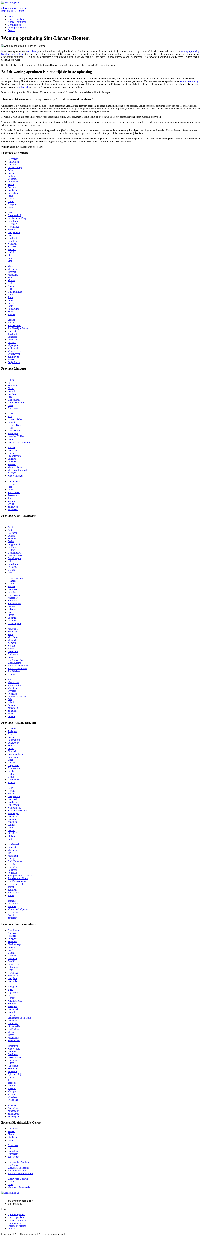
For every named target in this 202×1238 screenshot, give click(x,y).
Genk (10, 405)
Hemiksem (13, 221)
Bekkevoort (13, 742)
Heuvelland (13, 975)
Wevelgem (13, 1097)
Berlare (11, 535)
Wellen (11, 503)
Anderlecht (13, 1128)
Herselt (11, 229)
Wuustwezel (14, 353)
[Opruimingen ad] (10, 2)
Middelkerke (14, 1040)
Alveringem (13, 930)
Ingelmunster (14, 992)
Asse (10, 734)
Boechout (12, 178)
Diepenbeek (14, 399)
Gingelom (13, 408)
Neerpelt (12, 473)
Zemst (11, 915)
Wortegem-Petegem (17, 696)
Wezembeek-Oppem (18, 909)
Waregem (12, 1091)
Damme (11, 952)
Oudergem (13, 1154)
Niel (10, 283)
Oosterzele (13, 651)
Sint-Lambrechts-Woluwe (20, 1173)
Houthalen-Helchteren (19, 442)
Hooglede (12, 978)
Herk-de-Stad (14, 430)
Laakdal (12, 252)
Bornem (12, 187)
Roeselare (12, 1068)
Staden (11, 1077)
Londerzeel (13, 844)
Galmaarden (14, 768)
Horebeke (12, 589)
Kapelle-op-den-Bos (18, 810)
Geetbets (12, 771)
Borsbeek (12, 190)
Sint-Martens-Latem (17, 668)
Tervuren (12, 889)
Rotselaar (12, 872)
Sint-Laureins (14, 662)
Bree (10, 397)
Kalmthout (13, 241)
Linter (11, 839)
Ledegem (12, 1020)
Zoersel (11, 359)
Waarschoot (13, 682)
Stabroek (12, 331)
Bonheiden (13, 181)
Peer (10, 486)
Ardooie (12, 935)
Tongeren (12, 498)
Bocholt (11, 391)
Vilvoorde (13, 903)
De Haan (12, 955)
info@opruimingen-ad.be (13, 8)
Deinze (11, 550)
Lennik (11, 827)
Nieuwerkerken (15, 475)
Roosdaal (12, 869)
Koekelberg (13, 1151)
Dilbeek (11, 762)
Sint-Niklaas (14, 671)
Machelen (12, 850)
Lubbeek (12, 847)
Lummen (12, 461)
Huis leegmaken (16, 19)
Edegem (12, 204)
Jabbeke (12, 998)
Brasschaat (13, 193)
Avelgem (12, 938)
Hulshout (12, 238)
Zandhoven (13, 356)
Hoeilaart (12, 799)
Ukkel (11, 1181)
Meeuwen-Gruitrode (18, 470)
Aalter (11, 530)
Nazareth (12, 643)
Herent (11, 790)
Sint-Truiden (14, 492)
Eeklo (10, 561)
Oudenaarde (14, 654)
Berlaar (11, 176)
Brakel (11, 541)
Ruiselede (12, 1071)
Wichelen (12, 693)
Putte (10, 294)
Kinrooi (11, 447)
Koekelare (13, 1003)
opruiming (32, 51)
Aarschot (12, 728)
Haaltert (11, 580)
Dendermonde (15, 555)
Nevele (11, 645)
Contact (11, 30)
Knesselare (13, 597)
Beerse (11, 173)
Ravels (11, 303)
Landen (11, 824)
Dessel (11, 198)
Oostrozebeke (14, 1057)
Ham (10, 416)
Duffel (11, 201)
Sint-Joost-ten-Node (17, 1170)
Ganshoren (13, 1145)
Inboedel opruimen (17, 22)
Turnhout (12, 334)
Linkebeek (13, 836)
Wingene (12, 1105)
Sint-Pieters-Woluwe (18, 1178)
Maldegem (13, 631)
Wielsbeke (13, 1099)
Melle (10, 634)
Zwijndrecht (14, 362)
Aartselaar (13, 159)
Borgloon (12, 394)
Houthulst (12, 981)
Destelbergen (14, 558)
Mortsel (11, 280)
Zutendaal (13, 509)
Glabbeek (12, 774)
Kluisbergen (14, 595)
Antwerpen (13, 161)
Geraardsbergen (15, 578)
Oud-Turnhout (15, 291)
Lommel (12, 458)
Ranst (10, 300)
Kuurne (11, 1015)
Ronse (11, 657)
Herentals (12, 224)
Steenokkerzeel (15, 884)
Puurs (10, 297)
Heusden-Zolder (16, 436)
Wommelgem (14, 351)
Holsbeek (12, 802)
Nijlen (11, 286)
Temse (11, 679)
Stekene (11, 674)
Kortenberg (13, 819)
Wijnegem (13, 345)
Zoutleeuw (13, 917)
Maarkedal (13, 628)
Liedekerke (13, 833)
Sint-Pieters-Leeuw (17, 881)
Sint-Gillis (13, 1165)
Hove (10, 235)
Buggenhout (14, 544)
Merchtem (13, 855)
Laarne (11, 606)
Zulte (10, 713)
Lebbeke (12, 609)
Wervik (11, 1094)
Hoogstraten (14, 232)
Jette (10, 1148)
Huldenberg (13, 805)
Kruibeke (12, 600)
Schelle (11, 314)
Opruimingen (14, 24)
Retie (10, 306)
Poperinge (13, 1065)
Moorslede (13, 1045)
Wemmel (12, 906)
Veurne (11, 1085)
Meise (11, 852)
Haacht (11, 782)
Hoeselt (11, 439)
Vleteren (12, 1088)
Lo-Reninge (14, 1029)
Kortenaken (13, 816)
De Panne (12, 958)
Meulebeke (13, 1037)
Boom (11, 184)
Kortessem (13, 450)
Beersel (11, 737)
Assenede (12, 532)
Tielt (10, 1080)
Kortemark (13, 1009)
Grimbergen (14, 779)
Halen (11, 413)
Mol (10, 277)
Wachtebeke (14, 688)
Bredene (12, 947)
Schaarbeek (13, 1156)
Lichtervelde (14, 1026)
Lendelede (13, 1023)
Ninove (11, 648)
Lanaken (12, 453)
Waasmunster (14, 685)
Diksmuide (13, 967)
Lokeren (12, 620)
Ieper (10, 989)
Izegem (11, 995)
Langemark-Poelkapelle (19, 1017)
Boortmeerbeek (15, 754)
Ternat (11, 887)
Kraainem (12, 822)
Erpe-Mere (13, 564)
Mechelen (12, 269)
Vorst (10, 1184)
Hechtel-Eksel (15, 425)
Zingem (11, 705)
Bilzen (11, 388)
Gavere (11, 569)
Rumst (11, 311)
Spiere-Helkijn (15, 1074)
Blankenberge (14, 944)
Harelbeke (13, 972)
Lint (10, 260)
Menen (11, 1032)
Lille (10, 258)
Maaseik (12, 464)
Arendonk (13, 164)
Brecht (11, 195)
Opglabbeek (14, 481)
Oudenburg (13, 1060)
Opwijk (11, 858)
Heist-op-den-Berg (17, 218)
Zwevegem (13, 1116)
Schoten (12, 322)
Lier (10, 255)
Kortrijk (11, 1012)
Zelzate (11, 702)
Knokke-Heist (15, 1000)
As (9, 382)
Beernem (12, 941)
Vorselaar (12, 336)
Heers (10, 427)
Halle (10, 787)
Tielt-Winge (13, 892)
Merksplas (13, 274)
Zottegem (12, 710)
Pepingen (12, 867)
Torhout (11, 1082)
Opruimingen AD (16, 1214)
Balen (10, 170)
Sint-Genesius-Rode (18, 878)
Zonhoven (13, 506)
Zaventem (13, 912)
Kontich (12, 249)
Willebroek (13, 348)
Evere (10, 1140)
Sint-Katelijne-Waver (18, 328)
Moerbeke (13, 640)
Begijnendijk (14, 740)
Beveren (12, 538)
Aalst (10, 527)
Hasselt (11, 422)
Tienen (11, 895)
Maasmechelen (15, 467)
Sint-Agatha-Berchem (18, 1162)
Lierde (11, 614)
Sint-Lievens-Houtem (18, 665)
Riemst (11, 489)
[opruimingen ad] (10, 1192)
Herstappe (13, 433)
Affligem (12, 731)
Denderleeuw (14, 552)
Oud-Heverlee (15, 861)
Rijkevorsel (13, 308)
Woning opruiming (17, 27)
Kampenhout (14, 807)
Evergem (12, 567)
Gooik (11, 776)
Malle (10, 266)
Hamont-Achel (15, 419)
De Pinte (12, 547)
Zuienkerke (13, 1113)
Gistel (10, 969)
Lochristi (12, 617)
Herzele (11, 586)
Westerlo (12, 342)
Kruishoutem (14, 603)
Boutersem (13, 757)
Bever (11, 748)
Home (11, 16)
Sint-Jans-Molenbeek (18, 1167)
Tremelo (12, 900)
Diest (10, 759)
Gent (10, 572)
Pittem (11, 1063)
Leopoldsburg (14, 456)
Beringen (12, 385)
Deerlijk (12, 961)
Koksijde (12, 1006)
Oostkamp (13, 1054)
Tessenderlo (13, 495)
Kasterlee (12, 246)
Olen (10, 288)
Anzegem (12, 933)
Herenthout (13, 226)
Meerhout (12, 271)
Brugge (11, 950)
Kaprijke (12, 592)
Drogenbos (13, 765)
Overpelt (12, 484)
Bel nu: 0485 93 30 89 (12, 10)
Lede (10, 612)
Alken (11, 379)
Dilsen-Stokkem (16, 402)
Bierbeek (12, 751)
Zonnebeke (13, 1110)
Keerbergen (13, 813)
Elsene (11, 1134)
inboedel (23, 87)
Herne (11, 793)
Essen (10, 207)
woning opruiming (189, 81)
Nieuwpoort (14, 1048)
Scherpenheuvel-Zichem (20, 875)
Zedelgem (13, 1108)
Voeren (11, 501)
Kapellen (12, 243)
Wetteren (12, 690)
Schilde (11, 319)
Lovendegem (14, 623)
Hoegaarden (14, 796)
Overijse (12, 864)
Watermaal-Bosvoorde (19, 1187)
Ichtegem (12, 986)
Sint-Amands (14, 325)
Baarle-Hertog (15, 167)
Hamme (11, 583)
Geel (10, 212)
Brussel (11, 1131)
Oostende (12, 1051)
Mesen (11, 1034)
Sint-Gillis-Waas (16, 660)
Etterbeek (12, 1137)
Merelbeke (13, 637)
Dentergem (13, 964)
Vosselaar (12, 339)
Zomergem (13, 708)
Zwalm (11, 716)
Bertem (11, 745)
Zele (10, 699)
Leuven (11, 830)
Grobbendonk (14, 215)
